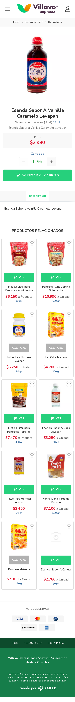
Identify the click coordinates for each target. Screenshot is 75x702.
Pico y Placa (56, 643)
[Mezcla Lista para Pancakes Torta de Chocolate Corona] (19, 395)
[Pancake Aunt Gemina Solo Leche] (56, 254)
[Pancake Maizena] (19, 537)
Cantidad (37, 154)
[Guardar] (32, 243)
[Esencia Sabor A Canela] (56, 537)
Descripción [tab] (37, 196)
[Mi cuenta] (68, 9)
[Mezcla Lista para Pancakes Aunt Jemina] (19, 254)
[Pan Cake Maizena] (56, 325)
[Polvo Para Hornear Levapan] (19, 325)
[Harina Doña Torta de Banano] (56, 466)
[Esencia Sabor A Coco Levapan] (56, 395)
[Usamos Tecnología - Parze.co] (38, 688)
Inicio (14, 643)
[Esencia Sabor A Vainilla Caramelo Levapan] (37, 64)
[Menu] (7, 9)
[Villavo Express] (37, 9)
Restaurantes (33, 643)
